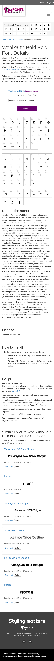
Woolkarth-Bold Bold (16, 91)
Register (50, 3)
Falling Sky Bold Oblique (16, 558)
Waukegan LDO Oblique (16, 503)
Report (31, 100)
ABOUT (10, 633)
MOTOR (8, 585)
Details (17, 466)
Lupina (7, 476)
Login (42, 3)
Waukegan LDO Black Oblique (19, 449)
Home (4, 39)
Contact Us (16, 391)
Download (27, 108)
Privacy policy (33, 654)
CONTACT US (34, 636)
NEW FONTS (41, 633)
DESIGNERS (19, 636)
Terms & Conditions (17, 654)
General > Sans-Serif (16, 39)
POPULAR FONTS (24, 633)
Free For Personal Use (17, 100)
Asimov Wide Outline (14, 530)
